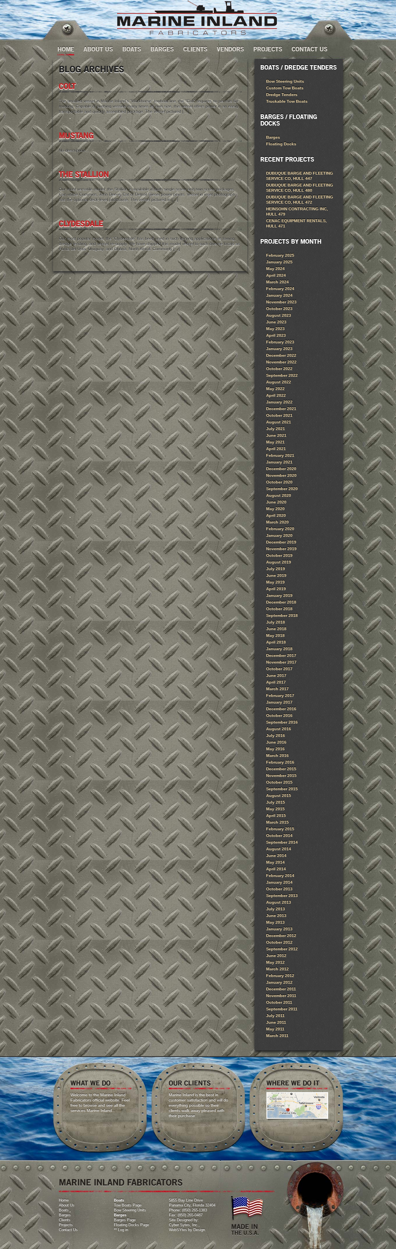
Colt (67, 87)
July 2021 (275, 428)
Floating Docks (281, 144)
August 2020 (278, 495)
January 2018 (279, 648)
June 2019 (276, 575)
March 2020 (277, 522)
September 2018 (282, 615)
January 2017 (279, 702)
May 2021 (275, 442)
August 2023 (278, 315)
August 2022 (278, 382)
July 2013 (275, 909)
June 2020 (276, 502)
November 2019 (281, 548)
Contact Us (310, 49)
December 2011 (281, 989)
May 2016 (275, 748)
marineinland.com (197, 18)
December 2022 (281, 355)
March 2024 (277, 282)
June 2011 (276, 1022)
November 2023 (281, 302)
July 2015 (275, 802)
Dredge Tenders (281, 94)
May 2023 (275, 328)
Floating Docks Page (131, 1225)
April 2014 (276, 868)
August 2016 (278, 728)
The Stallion (84, 175)
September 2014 (282, 842)
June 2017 (276, 675)
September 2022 (282, 375)
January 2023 (279, 348)
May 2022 (275, 388)
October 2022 (279, 368)
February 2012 (280, 975)
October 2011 (279, 1002)
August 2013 (278, 902)
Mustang (76, 136)
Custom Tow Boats (285, 88)
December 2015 (281, 768)
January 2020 (279, 535)
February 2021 (280, 455)
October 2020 (279, 482)
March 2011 (277, 1035)
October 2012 (279, 942)
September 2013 (282, 895)
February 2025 (280, 255)
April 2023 (276, 335)
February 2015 (280, 828)
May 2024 (275, 268)
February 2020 (280, 528)
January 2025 (279, 262)
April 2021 (276, 448)
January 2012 (279, 982)
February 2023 (280, 342)
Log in (123, 1230)
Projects (267, 49)
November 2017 (281, 662)
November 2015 (281, 775)
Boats (131, 49)
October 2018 (279, 608)
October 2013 (279, 889)
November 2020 (281, 475)
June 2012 (276, 955)
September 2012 (282, 949)
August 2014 (278, 848)
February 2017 (280, 695)
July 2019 (275, 568)
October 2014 (279, 835)
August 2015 (278, 795)
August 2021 (278, 422)
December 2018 (281, 602)
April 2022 (276, 395)
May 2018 (275, 635)
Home (65, 49)
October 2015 (279, 782)
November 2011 (281, 995)
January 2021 (279, 462)
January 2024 (279, 295)
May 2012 (275, 962)
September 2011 (281, 1009)
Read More (109, 1123)
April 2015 (276, 815)
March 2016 (277, 755)
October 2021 (279, 415)
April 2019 (276, 588)
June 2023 (276, 322)
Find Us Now (305, 1129)
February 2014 (280, 875)
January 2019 (279, 595)
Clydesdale (81, 224)
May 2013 (275, 922)
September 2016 (282, 722)
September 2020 (282, 488)
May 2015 (275, 808)
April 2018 (276, 642)
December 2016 (281, 708)
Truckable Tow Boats (287, 101)
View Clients (208, 1128)
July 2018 (275, 622)
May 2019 (275, 582)
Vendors (230, 49)
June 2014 (276, 855)
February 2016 (280, 762)
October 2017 (279, 668)
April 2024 (276, 275)
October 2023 (279, 308)
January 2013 (279, 929)
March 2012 (277, 969)
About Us (98, 49)
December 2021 (281, 408)
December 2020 (281, 468)
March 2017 (277, 688)
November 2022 (281, 362)
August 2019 (278, 562)
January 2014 (279, 882)
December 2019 (281, 542)
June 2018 (276, 628)
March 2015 (277, 822)
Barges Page (125, 1220)
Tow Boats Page (127, 1205)
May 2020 (275, 508)
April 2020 (276, 515)
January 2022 (279, 402)
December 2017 (281, 655)
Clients (195, 49)
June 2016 (276, 742)
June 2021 (276, 435)
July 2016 (275, 735)
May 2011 (275, 1029)
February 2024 (280, 288)
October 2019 (279, 555)
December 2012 (281, 935)
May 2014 (275, 862)
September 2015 (282, 788)
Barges (162, 49)
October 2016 (279, 715)
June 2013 (276, 915)
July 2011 (275, 1015)
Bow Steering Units (285, 81)
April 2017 (276, 682)
